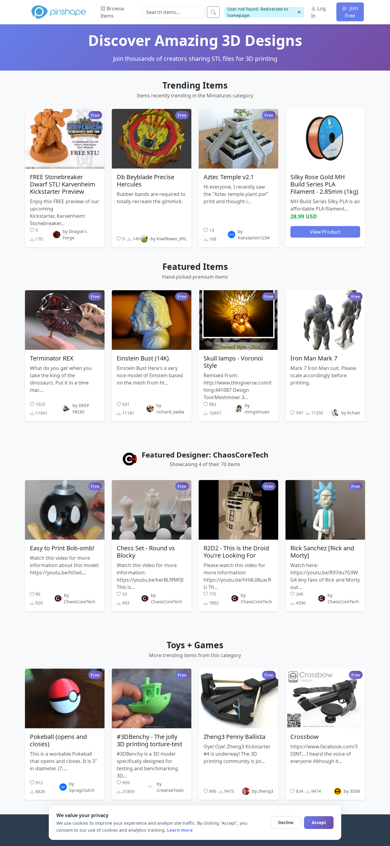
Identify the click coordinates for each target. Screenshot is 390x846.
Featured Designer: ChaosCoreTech (205, 455)
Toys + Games (195, 645)
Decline (285, 822)
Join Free (351, 12)
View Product (325, 231)
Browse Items (112, 12)
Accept (319, 822)
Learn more (180, 830)
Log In (318, 12)
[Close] (299, 12)
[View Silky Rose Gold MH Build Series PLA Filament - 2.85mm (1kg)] (325, 138)
